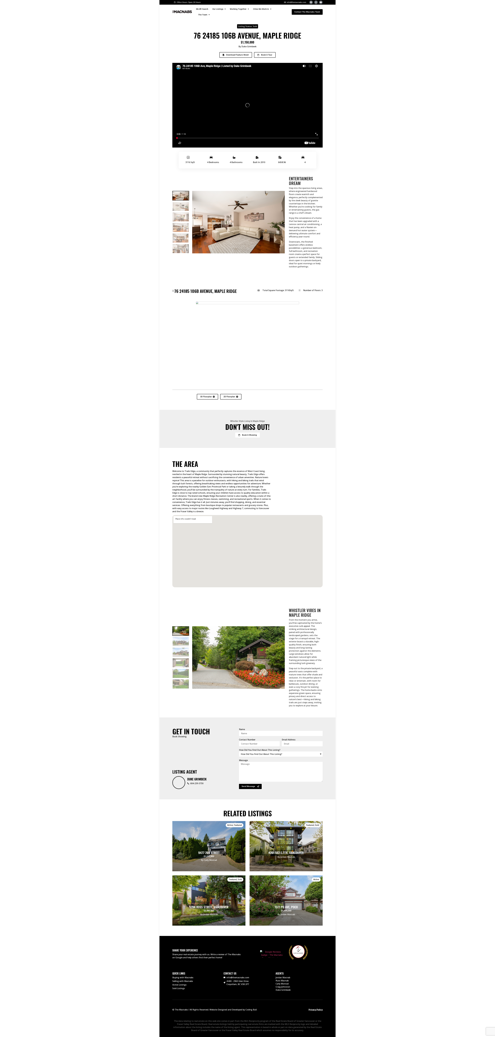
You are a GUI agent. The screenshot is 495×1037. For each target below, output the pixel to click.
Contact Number (247, 739)
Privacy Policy (316, 1009)
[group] (180, 195)
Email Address (288, 739)
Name (242, 729)
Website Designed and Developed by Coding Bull (233, 1009)
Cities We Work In (261, 9)
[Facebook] (311, 2)
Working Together (238, 9)
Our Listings (217, 9)
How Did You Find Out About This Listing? (259, 750)
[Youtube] (321, 2)
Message (243, 760)
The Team (202, 15)
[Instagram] (316, 2)
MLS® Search (202, 9)
